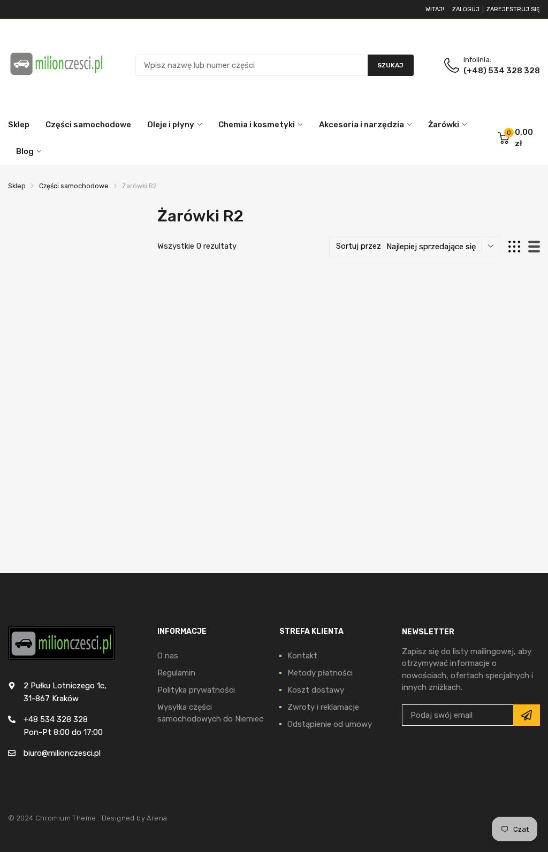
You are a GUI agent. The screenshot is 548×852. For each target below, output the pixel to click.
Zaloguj (466, 9)
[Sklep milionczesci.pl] (56, 65)
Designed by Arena (135, 818)
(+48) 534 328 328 (501, 70)
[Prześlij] (526, 715)
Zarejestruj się (513, 9)
